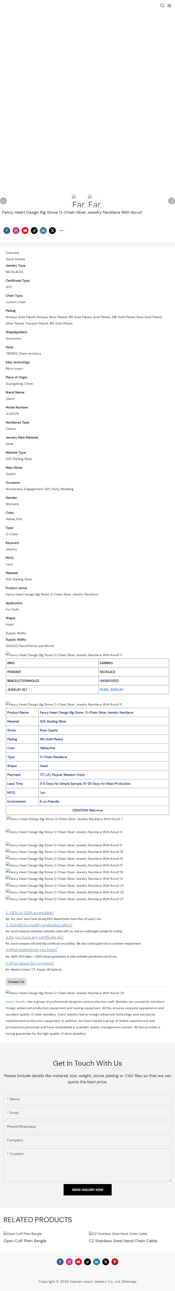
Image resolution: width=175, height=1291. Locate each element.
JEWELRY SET (17, 690)
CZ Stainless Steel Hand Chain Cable (123, 1241)
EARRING (106, 663)
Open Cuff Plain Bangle (24, 1241)
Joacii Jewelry (16, 1002)
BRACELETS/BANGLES (23, 681)
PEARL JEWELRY (112, 690)
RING (11, 663)
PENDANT (14, 672)
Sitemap (129, 1281)
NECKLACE (108, 672)
